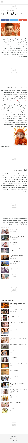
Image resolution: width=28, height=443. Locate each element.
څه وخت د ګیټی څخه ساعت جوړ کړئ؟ (18, 363)
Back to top (14, 436)
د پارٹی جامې (13, 351)
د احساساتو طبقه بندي (14, 268)
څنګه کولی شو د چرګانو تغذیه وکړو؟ (18, 344)
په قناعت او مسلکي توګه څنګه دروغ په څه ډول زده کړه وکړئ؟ (18, 390)
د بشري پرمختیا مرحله (15, 396)
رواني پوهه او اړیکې (10, 10)
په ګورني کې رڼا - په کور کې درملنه (18, 338)
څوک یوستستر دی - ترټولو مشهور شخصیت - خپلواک (17, 236)
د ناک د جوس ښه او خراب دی (16, 408)
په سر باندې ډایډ (13, 357)
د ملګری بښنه (13, 274)
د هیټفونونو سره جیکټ (14, 329)
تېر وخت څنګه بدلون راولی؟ (16, 261)
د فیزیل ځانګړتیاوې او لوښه (16, 309)
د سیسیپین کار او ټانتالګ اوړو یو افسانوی (16, 255)
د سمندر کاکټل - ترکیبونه (15, 402)
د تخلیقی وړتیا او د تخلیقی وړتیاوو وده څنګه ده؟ (18, 249)
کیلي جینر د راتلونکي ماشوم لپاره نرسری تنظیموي (17, 383)
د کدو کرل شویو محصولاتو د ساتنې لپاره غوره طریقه (17, 303)
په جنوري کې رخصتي (14, 376)
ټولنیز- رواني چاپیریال (14, 229)
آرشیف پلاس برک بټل (14, 370)
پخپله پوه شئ (3, 10)
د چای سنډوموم (13, 242)
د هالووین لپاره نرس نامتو (15, 316)
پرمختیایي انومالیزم (21, 100)
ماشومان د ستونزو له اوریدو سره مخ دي (18, 323)
